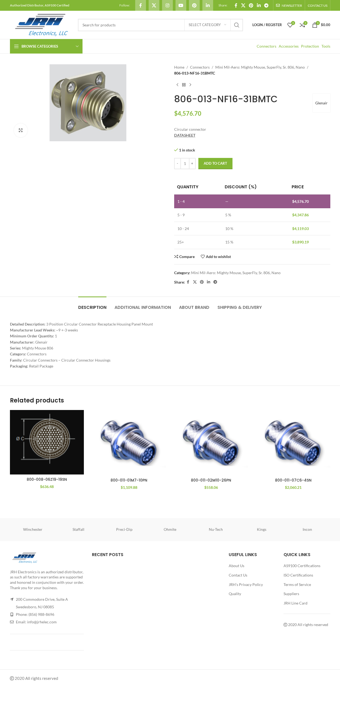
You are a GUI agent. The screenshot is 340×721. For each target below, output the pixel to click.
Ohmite (170, 529)
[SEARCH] (237, 25)
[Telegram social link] (266, 5)
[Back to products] (184, 85)
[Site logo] (41, 24)
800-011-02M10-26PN (211, 480)
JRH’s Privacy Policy (246, 584)
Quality (235, 593)
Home (179, 67)
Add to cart (215, 163)
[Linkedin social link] (207, 5)
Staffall (78, 529)
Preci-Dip (124, 529)
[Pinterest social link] (194, 5)
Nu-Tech (216, 529)
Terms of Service (297, 584)
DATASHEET (184, 135)
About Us (236, 566)
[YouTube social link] (181, 5)
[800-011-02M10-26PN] (211, 442)
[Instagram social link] (167, 5)
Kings (261, 529)
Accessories (289, 46)
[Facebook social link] (140, 5)
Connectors (266, 46)
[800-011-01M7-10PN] (129, 442)
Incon (307, 529)
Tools (325, 46)
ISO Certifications (298, 575)
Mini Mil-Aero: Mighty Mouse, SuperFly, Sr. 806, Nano (260, 67)
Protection (310, 46)
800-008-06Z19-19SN (47, 479)
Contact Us (238, 575)
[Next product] (190, 85)
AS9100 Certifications (302, 566)
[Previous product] (177, 85)
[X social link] (154, 5)
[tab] (92, 304)
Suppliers (291, 593)
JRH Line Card (295, 603)
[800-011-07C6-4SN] (293, 442)
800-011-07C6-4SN (293, 480)
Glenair (321, 103)
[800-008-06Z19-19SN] (47, 442)
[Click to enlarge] (20, 130)
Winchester (32, 529)
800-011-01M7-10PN (128, 480)
